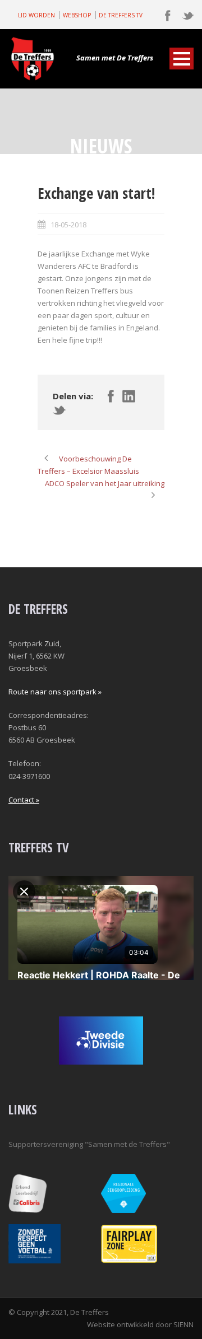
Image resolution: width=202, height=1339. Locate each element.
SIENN (183, 1324)
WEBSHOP (77, 15)
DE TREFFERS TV (121, 15)
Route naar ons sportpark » (55, 692)
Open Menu (181, 58)
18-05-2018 (68, 225)
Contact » (23, 800)
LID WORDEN (36, 15)
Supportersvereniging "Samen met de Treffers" (89, 1144)
